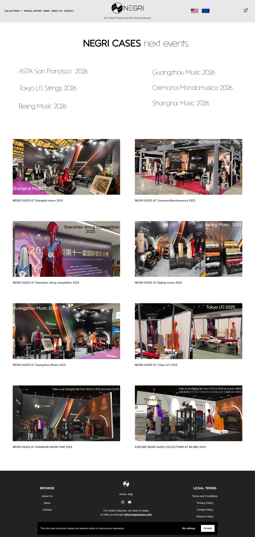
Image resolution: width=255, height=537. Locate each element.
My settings (188, 528)
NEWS (47, 11)
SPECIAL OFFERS (33, 11)
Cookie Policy (205, 509)
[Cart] (245, 11)
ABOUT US (56, 11)
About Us (47, 496)
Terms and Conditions (205, 496)
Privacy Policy (205, 502)
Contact (47, 509)
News (47, 502)
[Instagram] (122, 502)
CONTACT (69, 11)
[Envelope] (129, 502)
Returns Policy (205, 516)
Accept (208, 528)
